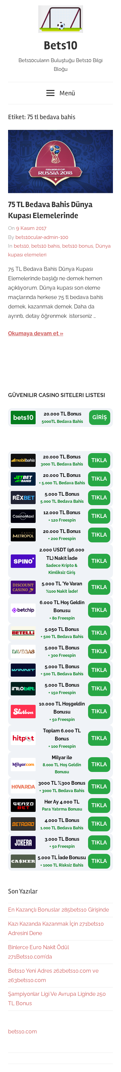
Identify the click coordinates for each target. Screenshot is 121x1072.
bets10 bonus (77, 246)
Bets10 (61, 45)
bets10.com (22, 1031)
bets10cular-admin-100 (41, 237)
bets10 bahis (45, 246)
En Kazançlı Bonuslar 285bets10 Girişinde (58, 910)
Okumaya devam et (33, 333)
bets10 (21, 246)
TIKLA (99, 460)
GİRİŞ (99, 417)
